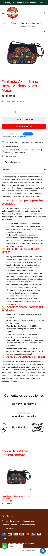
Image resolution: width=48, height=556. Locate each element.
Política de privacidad (9, 525)
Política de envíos (27, 521)
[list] (24, 53)
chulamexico (12, 543)
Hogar (4, 23)
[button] (43, 12)
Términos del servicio (9, 528)
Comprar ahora (24, 126)
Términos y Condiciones (10, 521)
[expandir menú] (3, 13)
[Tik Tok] (12, 516)
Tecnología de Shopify (26, 543)
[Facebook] (2, 516)
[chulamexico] (12, 12)
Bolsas (13, 23)
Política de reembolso (27, 525)
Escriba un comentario (24, 404)
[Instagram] (7, 516)
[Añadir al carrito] (30, 489)
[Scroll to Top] (43, 543)
